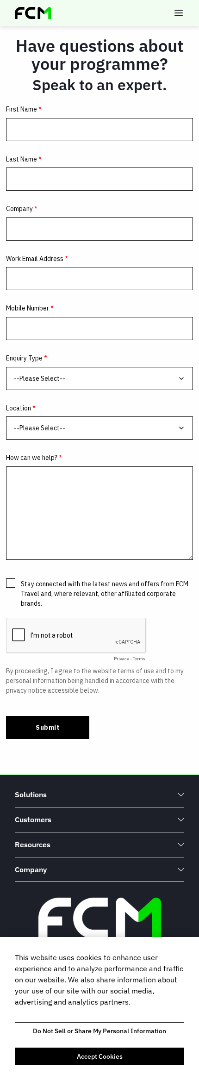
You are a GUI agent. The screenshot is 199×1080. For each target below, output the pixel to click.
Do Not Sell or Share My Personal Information (99, 1031)
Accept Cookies (100, 1056)
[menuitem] (99, 795)
